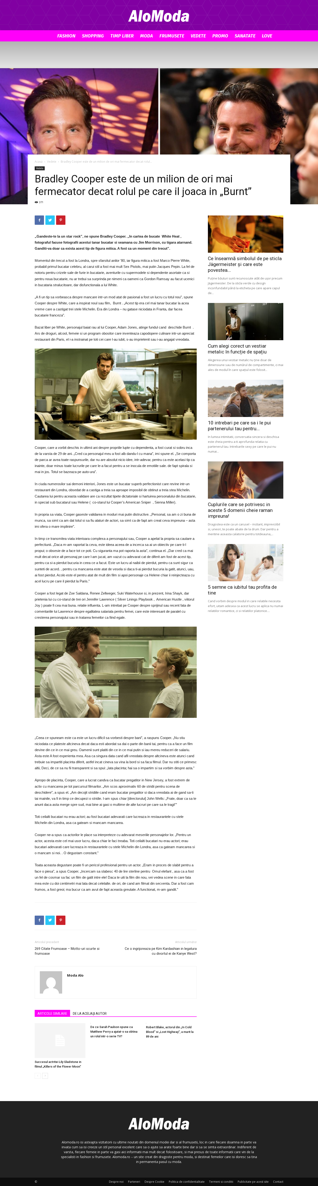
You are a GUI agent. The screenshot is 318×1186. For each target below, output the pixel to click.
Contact (278, 1182)
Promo (220, 36)
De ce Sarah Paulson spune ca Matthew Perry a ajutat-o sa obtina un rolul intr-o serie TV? (113, 1031)
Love (267, 36)
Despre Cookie (154, 1182)
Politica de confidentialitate (187, 1182)
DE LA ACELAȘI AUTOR (90, 1013)
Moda (146, 36)
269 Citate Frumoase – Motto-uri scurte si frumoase (67, 951)
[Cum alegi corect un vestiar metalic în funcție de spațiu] (245, 321)
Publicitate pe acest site (253, 1182)
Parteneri (134, 1182)
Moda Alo (75, 975)
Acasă (39, 162)
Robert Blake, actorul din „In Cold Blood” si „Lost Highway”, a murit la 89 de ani (169, 1031)
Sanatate (245, 36)
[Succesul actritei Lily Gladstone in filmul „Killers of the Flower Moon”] (60, 1040)
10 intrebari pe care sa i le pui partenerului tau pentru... (239, 425)
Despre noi (116, 1182)
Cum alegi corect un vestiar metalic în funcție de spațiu (237, 349)
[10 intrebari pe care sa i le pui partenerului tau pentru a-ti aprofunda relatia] (245, 398)
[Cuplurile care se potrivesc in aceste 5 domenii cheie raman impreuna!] (245, 480)
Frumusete (171, 36)
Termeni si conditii (221, 1182)
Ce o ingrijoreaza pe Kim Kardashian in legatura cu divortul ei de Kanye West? (161, 951)
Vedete (198, 36)
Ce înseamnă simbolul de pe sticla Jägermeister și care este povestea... (245, 264)
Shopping (93, 36)
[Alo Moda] (159, 15)
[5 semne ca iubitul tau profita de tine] (245, 562)
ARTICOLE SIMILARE (52, 1013)
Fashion (66, 36)
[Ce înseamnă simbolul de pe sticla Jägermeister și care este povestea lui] (245, 234)
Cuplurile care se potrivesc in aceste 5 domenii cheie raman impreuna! (240, 510)
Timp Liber (122, 36)
